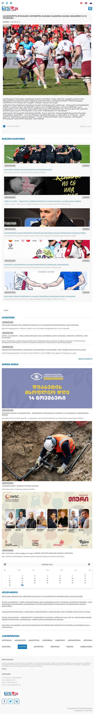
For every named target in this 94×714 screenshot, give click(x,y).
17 (22, 580)
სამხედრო (60, 640)
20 (60, 580)
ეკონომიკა (47, 640)
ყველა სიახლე (85, 359)
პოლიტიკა (7, 640)
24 (22, 582)
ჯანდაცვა (6, 647)
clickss (6, 310)
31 (22, 585)
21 (72, 580)
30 (9, 585)
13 (60, 578)
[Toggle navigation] (90, 8)
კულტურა (87, 640)
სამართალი (20, 640)
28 (72, 582)
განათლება (34, 640)
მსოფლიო (38, 647)
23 (9, 582)
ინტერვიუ (55, 647)
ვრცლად (4, 669)
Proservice (88, 710)
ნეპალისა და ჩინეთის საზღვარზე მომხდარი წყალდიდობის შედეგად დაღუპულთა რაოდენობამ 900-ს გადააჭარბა (46, 626)
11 (34, 578)
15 (85, 578)
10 (22, 578)
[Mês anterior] (5, 564)
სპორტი (22, 647)
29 (85, 582)
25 (34, 582)
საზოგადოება (74, 640)
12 (47, 578)
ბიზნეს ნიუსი (86, 647)
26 (47, 582)
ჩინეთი (69, 647)
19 (47, 580)
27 (60, 582)
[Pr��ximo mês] (89, 564)
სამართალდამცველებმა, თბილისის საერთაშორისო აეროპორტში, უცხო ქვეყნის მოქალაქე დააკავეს (46, 612)
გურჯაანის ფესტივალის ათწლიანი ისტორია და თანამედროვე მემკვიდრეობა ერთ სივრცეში (42, 596)
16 (9, 580)
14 (72, 578)
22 (85, 580)
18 (34, 580)
